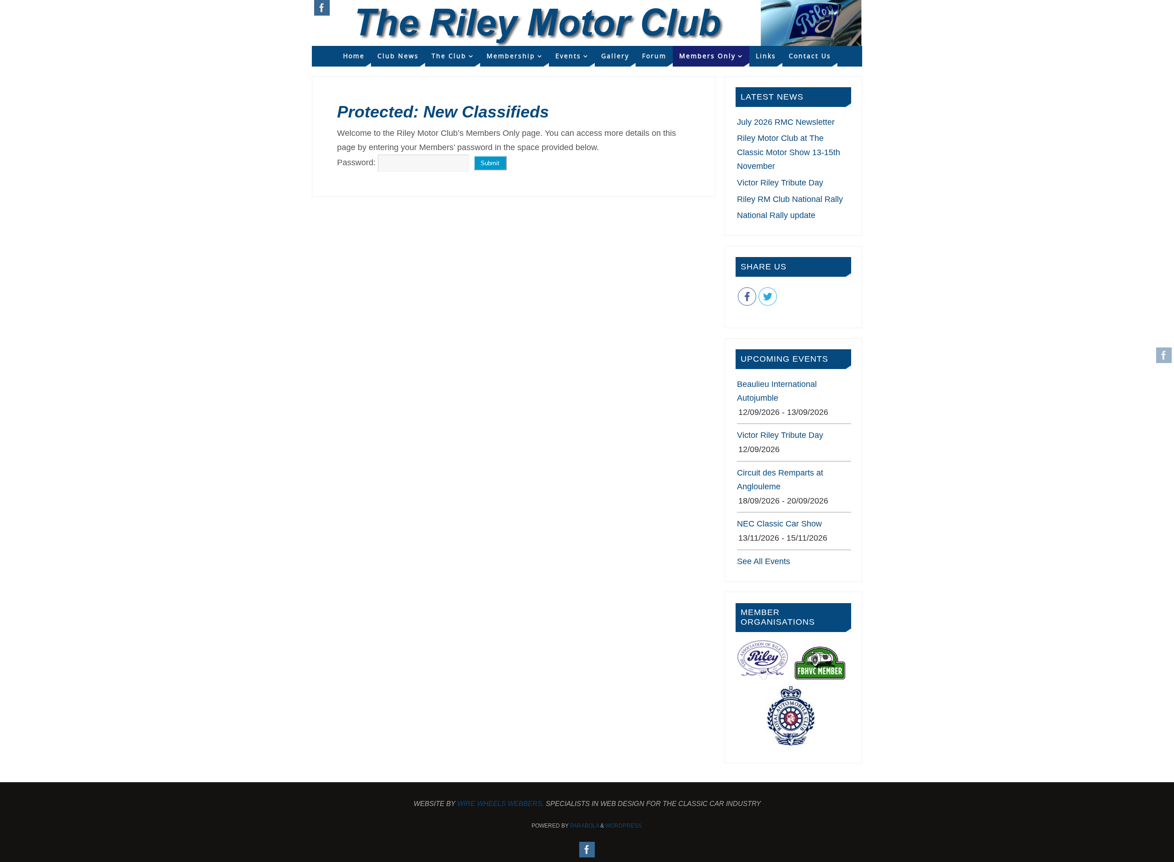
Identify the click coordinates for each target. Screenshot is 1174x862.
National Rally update (776, 215)
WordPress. (624, 826)
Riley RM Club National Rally (790, 199)
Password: (357, 162)
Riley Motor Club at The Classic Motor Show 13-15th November (788, 152)
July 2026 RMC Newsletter (786, 122)
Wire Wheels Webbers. (500, 803)
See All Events (763, 561)
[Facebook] (1164, 355)
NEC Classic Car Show (779, 523)
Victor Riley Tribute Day (780, 182)
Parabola (584, 826)
